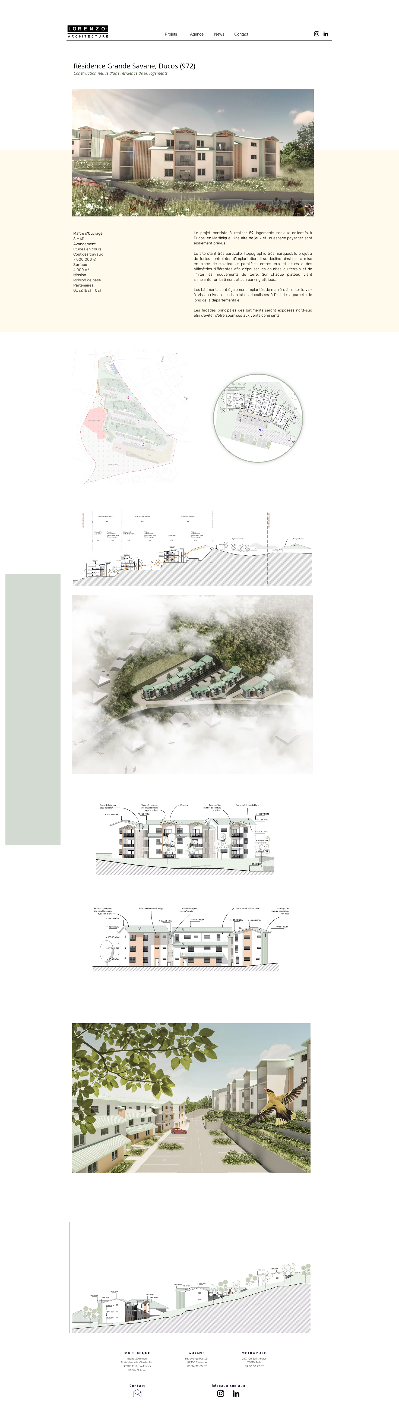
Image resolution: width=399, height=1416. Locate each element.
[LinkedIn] (325, 33)
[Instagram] (316, 33)
